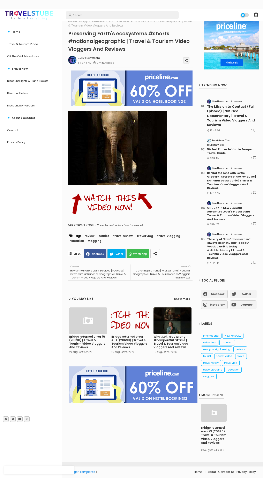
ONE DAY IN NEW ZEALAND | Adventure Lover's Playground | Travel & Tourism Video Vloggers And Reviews (230, 213)
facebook (218, 294)
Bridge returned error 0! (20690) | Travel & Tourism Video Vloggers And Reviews (87, 342)
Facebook (97, 254)
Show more (182, 299)
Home (72, 21)
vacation (77, 241)
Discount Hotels (17, 93)
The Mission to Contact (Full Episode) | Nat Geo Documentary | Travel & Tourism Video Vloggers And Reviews (231, 115)
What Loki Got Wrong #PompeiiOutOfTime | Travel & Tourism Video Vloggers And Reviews (170, 342)
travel (241, 356)
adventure (209, 342)
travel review (123, 236)
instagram (218, 305)
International (211, 335)
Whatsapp (140, 254)
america (227, 342)
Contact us (226, 472)
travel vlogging (168, 236)
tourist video (224, 356)
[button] (256, 15)
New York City (233, 335)
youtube (247, 305)
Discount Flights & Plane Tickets (27, 81)
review (90, 236)
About (212, 472)
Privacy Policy (16, 142)
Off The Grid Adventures (23, 56)
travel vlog (145, 236)
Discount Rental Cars (21, 105)
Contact (12, 130)
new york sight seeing (216, 349)
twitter (246, 294)
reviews (240, 349)
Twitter (118, 254)
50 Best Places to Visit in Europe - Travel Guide (230, 151)
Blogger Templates (81, 472)
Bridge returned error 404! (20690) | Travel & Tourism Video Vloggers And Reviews (129, 342)
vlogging (85, 21)
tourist (104, 236)
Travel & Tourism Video (22, 44)
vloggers (208, 376)
